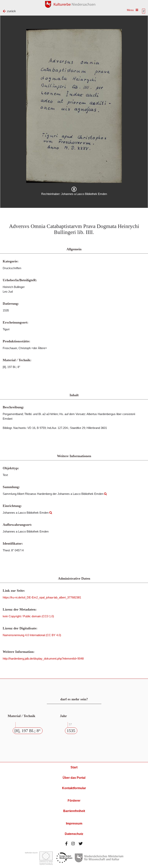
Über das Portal (74, 777)
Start (74, 767)
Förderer (74, 800)
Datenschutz (74, 833)
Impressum (74, 823)
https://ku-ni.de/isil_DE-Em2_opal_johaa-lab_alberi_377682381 (42, 597)
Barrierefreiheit (74, 811)
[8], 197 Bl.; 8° (27, 730)
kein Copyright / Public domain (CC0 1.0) (28, 616)
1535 (71, 730)
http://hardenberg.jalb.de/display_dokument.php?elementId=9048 (43, 658)
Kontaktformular (74, 788)
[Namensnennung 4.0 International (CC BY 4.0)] (74, 189)
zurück (11, 11)
